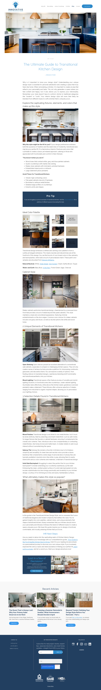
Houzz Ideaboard (69, 199)
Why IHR (43, 6)
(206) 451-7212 (14, 643)
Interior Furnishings (59, 6)
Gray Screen (53, 264)
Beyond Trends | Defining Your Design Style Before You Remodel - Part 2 (78, 612)
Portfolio (68, 6)
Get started (87, 6)
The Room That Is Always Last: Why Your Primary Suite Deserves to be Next (21, 612)
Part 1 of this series (77, 617)
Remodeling (50, 6)
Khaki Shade (44, 264)
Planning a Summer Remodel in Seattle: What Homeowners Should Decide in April (49, 612)
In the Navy (46, 268)
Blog (73, 6)
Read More (14, 623)
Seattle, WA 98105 (14, 648)
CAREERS (81, 650)
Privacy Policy (50, 686)
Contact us (14, 639)
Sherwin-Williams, (48, 260)
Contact (78, 6)
